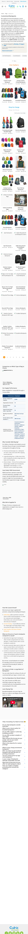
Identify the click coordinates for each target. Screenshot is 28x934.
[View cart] (26, 6)
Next (23, 357)
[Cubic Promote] (14, 928)
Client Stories (23, 1)
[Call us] (20, 6)
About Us (4, 1)
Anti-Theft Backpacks (7, 55)
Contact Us (14, 3)
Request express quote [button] (7, 50)
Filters (15, 61)
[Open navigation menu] (2, 6)
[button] (13, 725)
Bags (6, 13)
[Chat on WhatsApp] (17, 6)
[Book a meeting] (23, 6)
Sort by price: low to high (20, 113)
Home (2, 13)
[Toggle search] (5, 6)
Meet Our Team (10, 1)
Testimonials (16, 1)
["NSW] (8, 491)
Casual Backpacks (16, 55)
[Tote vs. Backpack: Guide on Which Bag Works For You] (8, 377)
